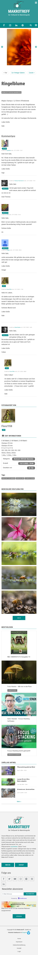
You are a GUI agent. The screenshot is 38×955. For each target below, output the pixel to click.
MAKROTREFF (19, 11)
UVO (8, 214)
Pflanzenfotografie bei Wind (26, 767)
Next (36, 47)
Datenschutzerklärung (19, 945)
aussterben (14, 846)
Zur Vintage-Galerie (18, 73)
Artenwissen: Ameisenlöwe (25, 789)
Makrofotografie (14, 754)
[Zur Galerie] (19, 4)
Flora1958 (9, 289)
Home (19, 938)
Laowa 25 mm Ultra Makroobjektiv (23, 780)
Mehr (18, 801)
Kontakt (21, 865)
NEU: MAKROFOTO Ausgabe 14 (18, 657)
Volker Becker (17, 327)
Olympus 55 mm (29, 478)
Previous (2, 47)
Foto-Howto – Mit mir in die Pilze (19, 686)
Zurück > (31, 73)
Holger (8, 250)
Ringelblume (20, 478)
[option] (19, 47)
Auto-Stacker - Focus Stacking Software (18, 720)
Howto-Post (12, 690)
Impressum (19, 941)
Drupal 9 (24, 932)
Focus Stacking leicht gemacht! (18, 751)
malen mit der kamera (8, 478)
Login (19, 951)
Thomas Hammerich (19, 180)
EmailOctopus (23, 898)
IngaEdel (9, 150)
